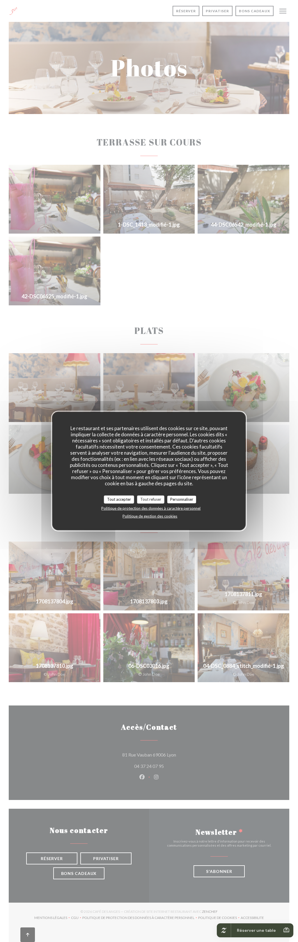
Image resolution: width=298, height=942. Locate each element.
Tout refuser (150, 499)
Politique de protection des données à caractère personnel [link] (151, 508)
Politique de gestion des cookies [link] (150, 516)
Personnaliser (181, 499)
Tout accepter (119, 499)
